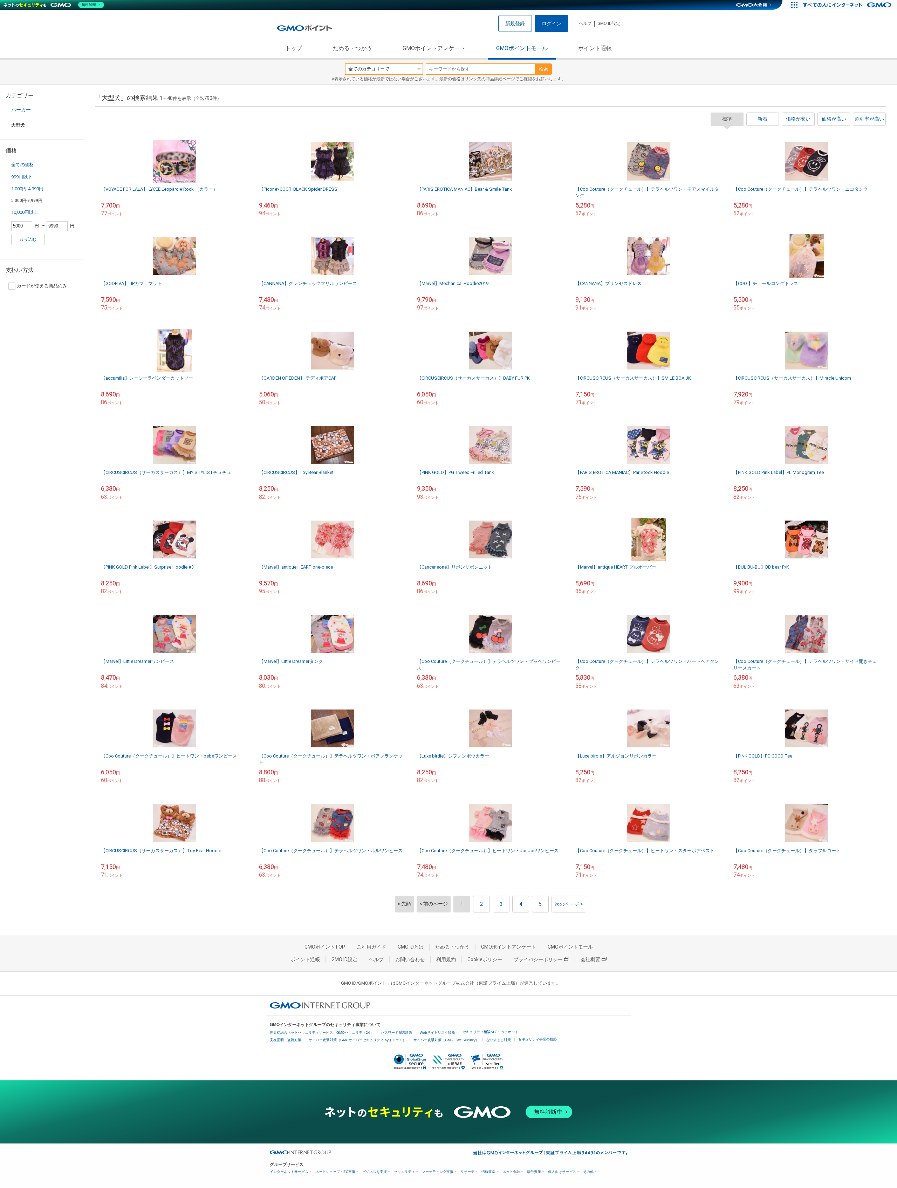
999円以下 (21, 176)
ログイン (551, 23)
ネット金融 (511, 1172)
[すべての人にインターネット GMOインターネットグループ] (848, 5)
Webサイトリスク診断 (437, 1032)
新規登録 (515, 23)
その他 (588, 1172)
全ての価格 (22, 164)
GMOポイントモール (522, 48)
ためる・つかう (352, 48)
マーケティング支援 (437, 1172)
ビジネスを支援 (374, 1172)
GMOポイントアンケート (434, 48)
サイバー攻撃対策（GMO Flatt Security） (446, 1040)
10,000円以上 (24, 212)
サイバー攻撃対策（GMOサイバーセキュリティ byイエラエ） (357, 1040)
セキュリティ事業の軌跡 (537, 1039)
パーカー (21, 110)
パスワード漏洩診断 (396, 1032)
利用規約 (446, 959)
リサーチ (467, 1172)
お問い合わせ (410, 959)
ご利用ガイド (371, 947)
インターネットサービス (289, 1172)
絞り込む (28, 239)
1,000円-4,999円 (27, 188)
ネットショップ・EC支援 (335, 1172)
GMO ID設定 (608, 23)
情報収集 (488, 1172)
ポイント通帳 (595, 48)
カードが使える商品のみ (42, 285)
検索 (543, 69)
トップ (293, 48)
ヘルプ (585, 23)
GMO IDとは (411, 947)
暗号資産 (534, 1172)
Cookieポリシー (484, 959)
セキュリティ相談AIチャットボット (491, 1032)
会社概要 (590, 959)
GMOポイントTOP (324, 947)
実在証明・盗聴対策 (285, 1040)
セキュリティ (404, 1172)
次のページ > (569, 904)
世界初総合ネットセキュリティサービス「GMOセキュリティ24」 (322, 1032)
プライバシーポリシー (538, 959)
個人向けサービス (562, 1172)
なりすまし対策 (498, 1040)
